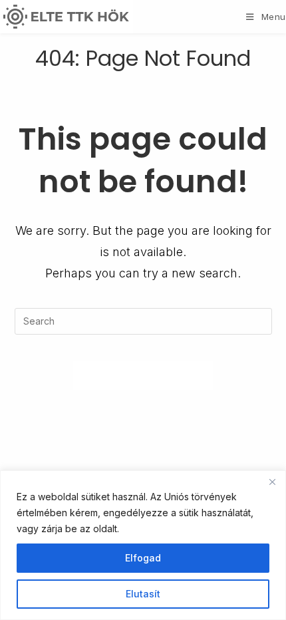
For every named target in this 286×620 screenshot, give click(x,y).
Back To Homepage (143, 375)
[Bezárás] (272, 482)
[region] (143, 545)
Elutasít (143, 593)
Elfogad (143, 557)
